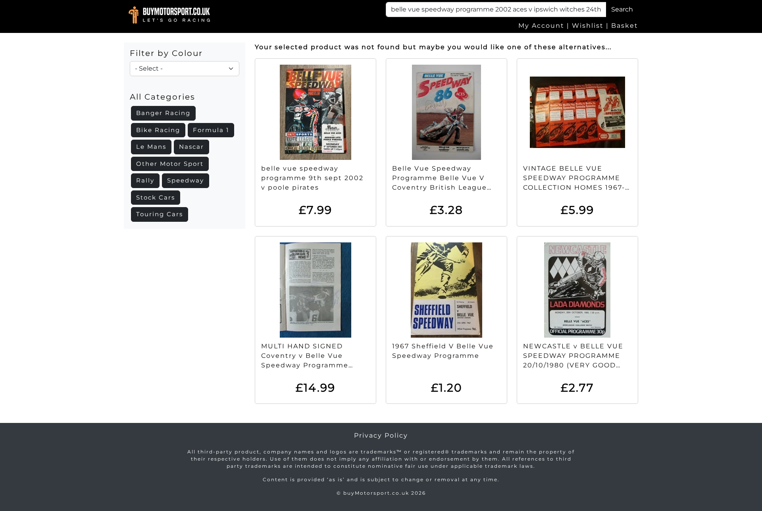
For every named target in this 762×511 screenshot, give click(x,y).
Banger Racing (163, 113)
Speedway (185, 180)
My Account (541, 25)
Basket (624, 25)
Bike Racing (158, 130)
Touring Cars (159, 214)
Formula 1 (211, 130)
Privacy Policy (381, 435)
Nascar (191, 146)
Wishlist (588, 25)
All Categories (162, 97)
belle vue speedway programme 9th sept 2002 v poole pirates (312, 178)
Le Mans (151, 146)
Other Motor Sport (170, 163)
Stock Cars (155, 197)
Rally (145, 180)
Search (622, 9)
